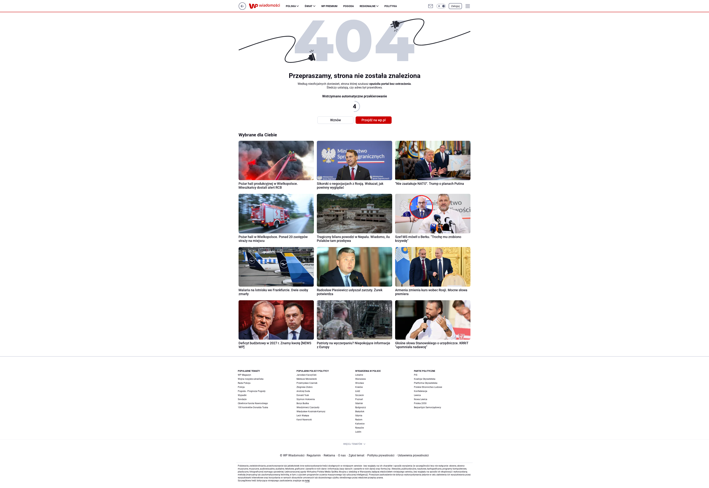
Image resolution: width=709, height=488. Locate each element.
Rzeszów (359, 427)
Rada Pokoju (244, 383)
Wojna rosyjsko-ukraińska (250, 379)
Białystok (359, 411)
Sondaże (242, 399)
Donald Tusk (303, 395)
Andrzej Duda (303, 391)
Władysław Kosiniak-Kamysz (311, 411)
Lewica (417, 395)
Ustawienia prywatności (412, 455)
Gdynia (358, 415)
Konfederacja (420, 391)
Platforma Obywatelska (425, 383)
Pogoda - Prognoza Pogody (252, 391)
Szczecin (359, 395)
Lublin (358, 432)
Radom (358, 419)
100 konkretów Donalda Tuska (253, 407)
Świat (308, 6)
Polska (291, 6)
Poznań (359, 399)
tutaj (307, 480)
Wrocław (359, 383)
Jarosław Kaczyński (306, 375)
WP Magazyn (244, 375)
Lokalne (359, 375)
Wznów (335, 120)
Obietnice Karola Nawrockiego (253, 403)
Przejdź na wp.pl (374, 120)
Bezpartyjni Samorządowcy (427, 407)
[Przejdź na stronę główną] (242, 9)
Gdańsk (359, 403)
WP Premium (329, 6)
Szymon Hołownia (306, 399)
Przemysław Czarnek (307, 383)
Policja (241, 387)
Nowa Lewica (420, 399)
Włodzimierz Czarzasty (308, 407)
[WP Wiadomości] (267, 6)
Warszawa (360, 379)
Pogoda (348, 6)
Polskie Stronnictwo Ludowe (428, 387)
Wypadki (242, 395)
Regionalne (368, 6)
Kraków (359, 387)
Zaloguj (455, 6)
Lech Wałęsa (303, 415)
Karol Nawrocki (304, 419)
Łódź (357, 391)
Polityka (390, 6)
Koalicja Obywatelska (424, 379)
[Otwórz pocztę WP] (431, 6)
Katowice (359, 423)
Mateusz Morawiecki (307, 379)
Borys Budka (303, 403)
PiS (415, 375)
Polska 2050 (420, 403)
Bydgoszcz (360, 407)
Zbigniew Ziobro (305, 387)
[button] (441, 6)
